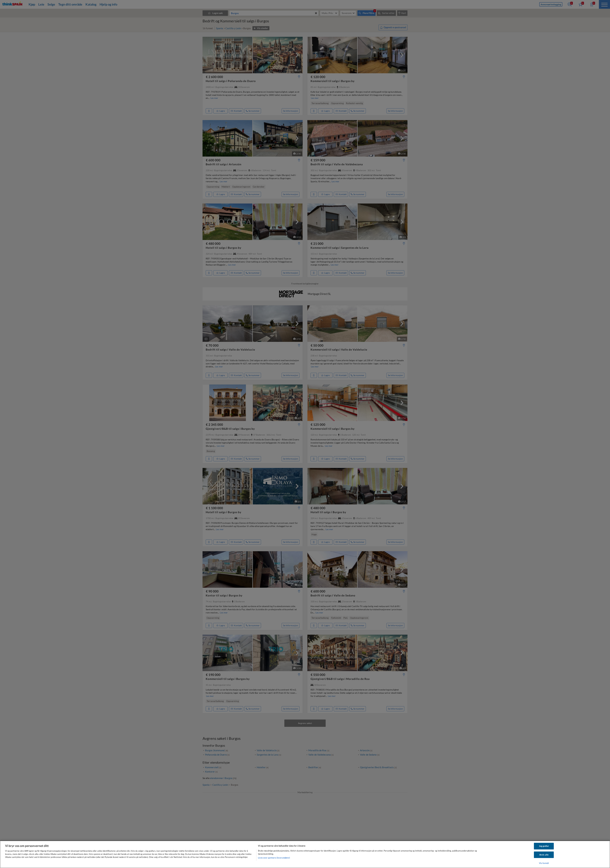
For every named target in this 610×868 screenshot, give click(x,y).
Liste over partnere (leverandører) (274, 857)
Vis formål (544, 863)
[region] (305, 854)
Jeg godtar (544, 846)
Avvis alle (544, 854)
